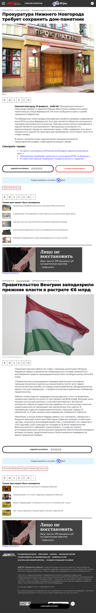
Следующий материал (49, 606)
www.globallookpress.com (12, 357)
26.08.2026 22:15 (8, 281)
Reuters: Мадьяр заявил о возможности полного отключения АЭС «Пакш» (42, 503)
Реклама (53, 554)
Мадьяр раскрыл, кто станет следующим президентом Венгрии (38, 495)
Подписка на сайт (59, 557)
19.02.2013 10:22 (8, 10)
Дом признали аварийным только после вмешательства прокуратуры (40, 230)
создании (68, 427)
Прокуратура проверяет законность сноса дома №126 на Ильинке (54, 156)
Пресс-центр (43, 554)
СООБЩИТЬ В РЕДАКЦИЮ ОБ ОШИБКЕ (59, 560)
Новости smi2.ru (10, 273)
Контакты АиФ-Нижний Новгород (31, 560)
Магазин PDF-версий (67, 554)
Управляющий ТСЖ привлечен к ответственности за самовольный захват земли (44, 214)
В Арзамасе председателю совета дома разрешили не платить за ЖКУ (40, 238)
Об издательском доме (27, 554)
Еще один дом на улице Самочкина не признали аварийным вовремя (40, 222)
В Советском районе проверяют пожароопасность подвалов (52, 159)
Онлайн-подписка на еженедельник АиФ (34, 557)
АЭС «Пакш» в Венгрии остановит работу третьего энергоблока (38, 511)
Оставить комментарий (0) (74, 168)
